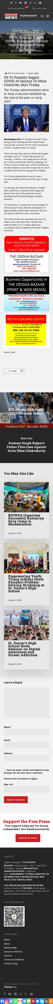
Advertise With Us (13, 951)
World (36, 30)
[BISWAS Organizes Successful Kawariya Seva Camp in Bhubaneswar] (26, 510)
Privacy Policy (11, 963)
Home (7, 939)
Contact (8, 955)
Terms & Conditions (14, 959)
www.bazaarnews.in (23, 893)
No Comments (35, 50)
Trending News (21, 30)
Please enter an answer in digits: (21, 778)
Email (7, 740)
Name (8, 727)
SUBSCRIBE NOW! (28, 838)
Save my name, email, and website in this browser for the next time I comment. (26, 771)
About (7, 943)
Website (8, 753)
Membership (10, 947)
